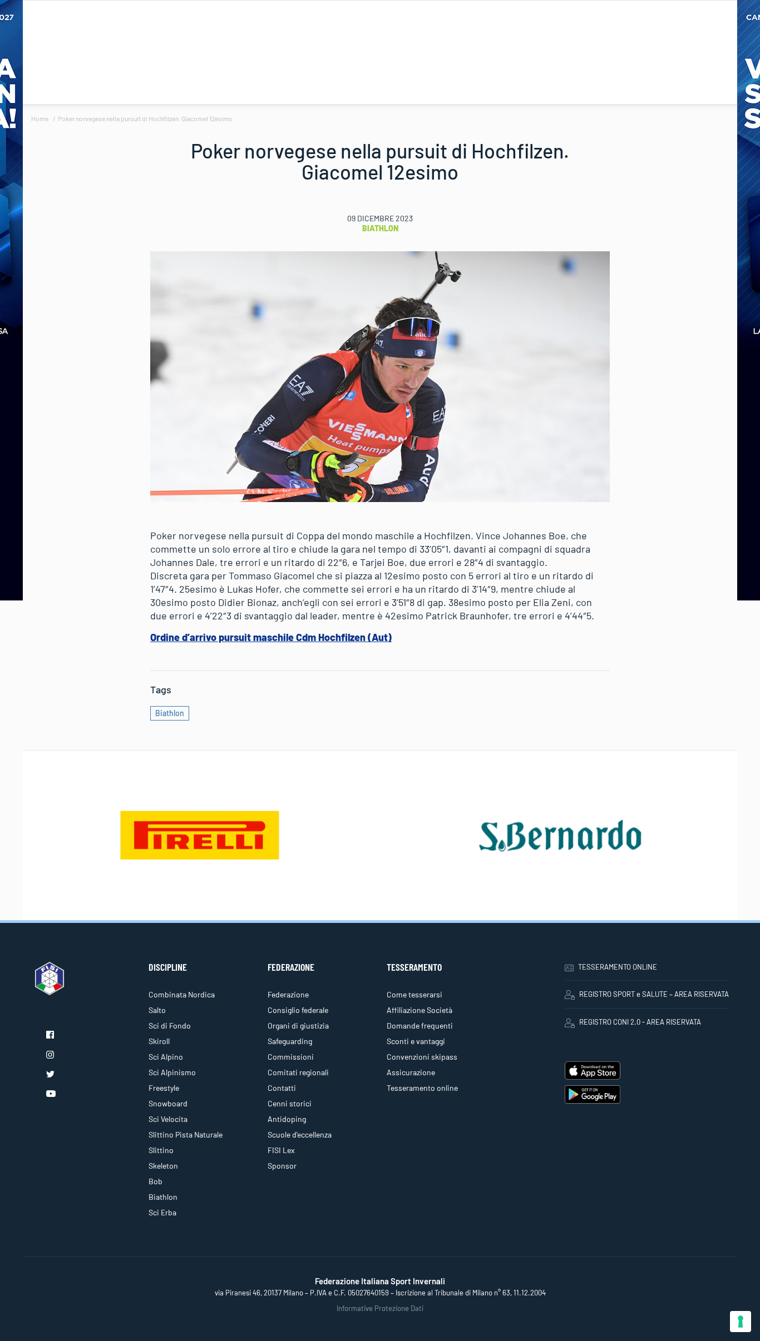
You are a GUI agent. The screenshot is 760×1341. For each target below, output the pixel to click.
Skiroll (159, 1041)
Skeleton (163, 1165)
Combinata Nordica (182, 994)
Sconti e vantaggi (416, 1041)
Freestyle (164, 1087)
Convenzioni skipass (422, 1056)
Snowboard (168, 1103)
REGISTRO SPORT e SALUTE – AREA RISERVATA (654, 994)
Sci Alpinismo (172, 1072)
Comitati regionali (298, 1072)
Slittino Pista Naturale (186, 1134)
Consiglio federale (298, 1010)
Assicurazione (411, 1072)
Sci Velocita (168, 1119)
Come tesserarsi (414, 994)
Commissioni (291, 1056)
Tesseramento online (422, 1087)
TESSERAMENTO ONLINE (617, 966)
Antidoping (287, 1119)
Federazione (288, 994)
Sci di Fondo (170, 1025)
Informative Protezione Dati (380, 1308)
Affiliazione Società (419, 1010)
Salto (157, 1010)
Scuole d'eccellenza (300, 1134)
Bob (155, 1181)
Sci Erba (162, 1212)
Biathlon (380, 228)
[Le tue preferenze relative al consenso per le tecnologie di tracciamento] (740, 1321)
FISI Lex (281, 1150)
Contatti (282, 1087)
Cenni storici (290, 1103)
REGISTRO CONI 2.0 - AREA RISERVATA (640, 1021)
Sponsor (282, 1165)
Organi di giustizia (298, 1025)
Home (39, 118)
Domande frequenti (420, 1025)
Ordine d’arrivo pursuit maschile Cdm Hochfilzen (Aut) (271, 637)
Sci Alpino (166, 1056)
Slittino (161, 1150)
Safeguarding (290, 1041)
